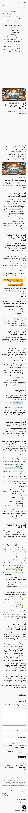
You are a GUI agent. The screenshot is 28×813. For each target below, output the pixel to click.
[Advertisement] (14, 70)
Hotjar (13, 610)
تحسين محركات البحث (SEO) (18, 428)
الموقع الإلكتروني (22, 737)
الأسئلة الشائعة (14, 27)
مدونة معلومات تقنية (22, 2)
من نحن (18, 48)
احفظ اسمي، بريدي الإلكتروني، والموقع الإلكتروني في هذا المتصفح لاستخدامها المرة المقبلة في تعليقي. (13, 745)
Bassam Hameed (11, 111)
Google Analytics (10, 577)
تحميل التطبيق (14, 30)
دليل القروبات (6, 25)
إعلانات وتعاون (10, 20)
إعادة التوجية (17, 20)
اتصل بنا (5, 20)
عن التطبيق (15, 32)
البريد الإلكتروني (21, 730)
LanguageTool (11, 410)
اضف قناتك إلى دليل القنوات (13, 21)
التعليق (24, 708)
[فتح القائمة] (3, 5)
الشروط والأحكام (16, 23)
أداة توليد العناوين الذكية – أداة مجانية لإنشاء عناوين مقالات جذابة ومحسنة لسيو (11, 16)
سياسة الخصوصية (16, 43)
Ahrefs (13, 476)
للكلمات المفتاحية (11, 498)
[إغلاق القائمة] (24, 8)
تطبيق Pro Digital (15, 25)
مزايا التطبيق (14, 34)
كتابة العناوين (14, 309)
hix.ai (24, 273)
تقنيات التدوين (21, 113)
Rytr (15, 301)
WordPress (17, 810)
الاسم (24, 724)
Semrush (11, 509)
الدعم (16, 29)
